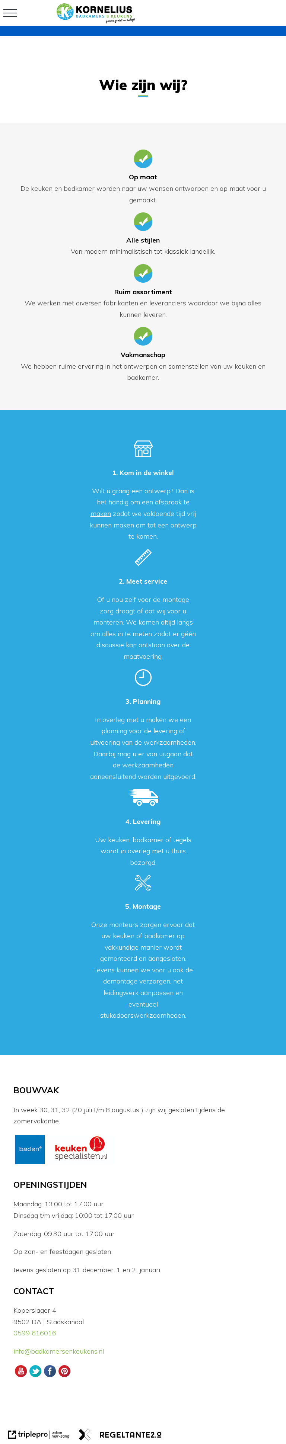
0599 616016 (34, 1333)
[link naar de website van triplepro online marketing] (38, 1436)
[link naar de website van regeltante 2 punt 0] (120, 1436)
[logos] (65, 1163)
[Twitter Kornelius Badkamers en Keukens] (35, 1376)
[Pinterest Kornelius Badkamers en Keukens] (64, 1376)
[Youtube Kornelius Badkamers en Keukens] (20, 1376)
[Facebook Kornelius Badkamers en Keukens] (49, 1376)
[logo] (96, 21)
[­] (10, 13)
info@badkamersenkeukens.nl (59, 1351)
